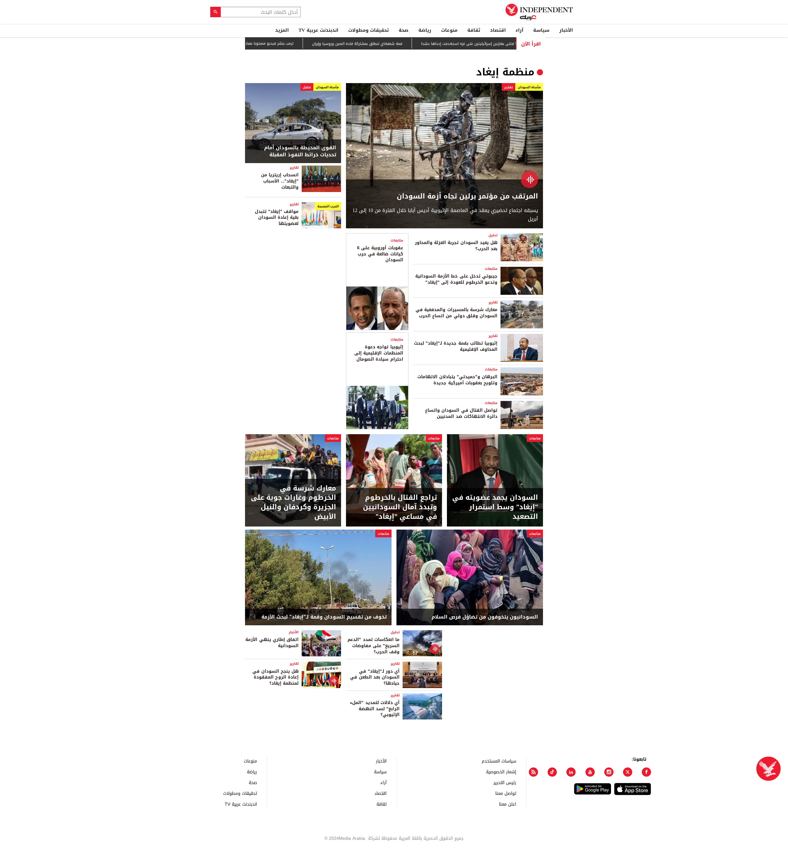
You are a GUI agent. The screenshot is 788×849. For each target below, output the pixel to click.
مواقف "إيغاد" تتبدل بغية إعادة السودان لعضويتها (277, 217)
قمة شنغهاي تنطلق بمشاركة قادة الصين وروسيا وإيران (389, 43)
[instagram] (608, 772)
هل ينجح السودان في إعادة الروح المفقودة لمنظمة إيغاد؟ (275, 677)
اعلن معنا (507, 804)
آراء (519, 30)
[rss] (533, 772)
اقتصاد (498, 30)
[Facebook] (646, 772)
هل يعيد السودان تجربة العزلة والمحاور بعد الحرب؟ (456, 245)
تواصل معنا (505, 793)
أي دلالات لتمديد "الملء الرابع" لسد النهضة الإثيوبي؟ (375, 709)
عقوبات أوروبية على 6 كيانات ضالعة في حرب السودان (380, 254)
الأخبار (566, 30)
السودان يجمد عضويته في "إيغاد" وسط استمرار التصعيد (495, 507)
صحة (403, 30)
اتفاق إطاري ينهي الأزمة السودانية (272, 642)
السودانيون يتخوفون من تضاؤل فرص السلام (485, 617)
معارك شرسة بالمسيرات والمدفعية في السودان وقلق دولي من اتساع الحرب (456, 313)
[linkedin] (571, 772)
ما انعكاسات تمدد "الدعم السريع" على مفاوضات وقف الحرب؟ (374, 645)
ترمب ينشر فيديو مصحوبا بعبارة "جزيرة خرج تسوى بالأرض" (280, 43)
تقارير (508, 87)
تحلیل (307, 87)
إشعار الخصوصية (501, 771)
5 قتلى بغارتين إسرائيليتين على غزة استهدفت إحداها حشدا (501, 43)
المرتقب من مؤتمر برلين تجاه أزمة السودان (467, 196)
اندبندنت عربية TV (318, 30)
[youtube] (590, 772)
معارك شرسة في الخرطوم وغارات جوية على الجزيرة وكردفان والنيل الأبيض (293, 503)
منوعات (449, 30)
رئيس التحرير (504, 782)
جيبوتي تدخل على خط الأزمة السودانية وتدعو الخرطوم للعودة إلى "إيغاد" (456, 279)
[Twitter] (627, 772)
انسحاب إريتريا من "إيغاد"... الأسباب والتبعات (280, 181)
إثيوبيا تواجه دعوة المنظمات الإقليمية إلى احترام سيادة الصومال (378, 353)
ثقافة (473, 30)
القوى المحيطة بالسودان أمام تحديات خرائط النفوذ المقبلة (300, 151)
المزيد (282, 30)
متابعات (491, 269)
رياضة (424, 30)
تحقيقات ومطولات (368, 30)
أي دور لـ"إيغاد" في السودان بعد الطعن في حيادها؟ (375, 677)
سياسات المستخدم (499, 761)
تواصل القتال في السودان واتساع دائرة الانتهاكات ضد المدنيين (461, 413)
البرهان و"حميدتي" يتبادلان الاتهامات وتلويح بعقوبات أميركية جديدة (457, 380)
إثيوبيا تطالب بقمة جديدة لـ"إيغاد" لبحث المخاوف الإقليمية (455, 346)
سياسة (541, 30)
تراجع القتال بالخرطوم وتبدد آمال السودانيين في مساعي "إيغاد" (400, 507)
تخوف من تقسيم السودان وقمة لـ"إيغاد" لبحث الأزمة (324, 617)
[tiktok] (552, 772)
